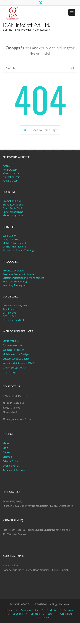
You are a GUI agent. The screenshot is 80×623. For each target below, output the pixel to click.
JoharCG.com (10, 169)
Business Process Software (18, 274)
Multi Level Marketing (15, 281)
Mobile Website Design (16, 354)
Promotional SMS (12, 201)
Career (7, 452)
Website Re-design (13, 349)
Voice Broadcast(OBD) (15, 305)
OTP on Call (9, 316)
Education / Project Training (18, 250)
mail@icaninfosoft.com (18, 419)
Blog (5, 447)
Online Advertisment (14, 246)
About (6, 443)
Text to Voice (10, 309)
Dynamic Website (12, 345)
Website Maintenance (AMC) (18, 363)
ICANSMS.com (10, 180)
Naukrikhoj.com (11, 177)
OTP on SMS (10, 312)
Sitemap (7, 456)
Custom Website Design (16, 358)
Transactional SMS (13, 204)
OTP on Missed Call (13, 320)
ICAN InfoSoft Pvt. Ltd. (26, 25)
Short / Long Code (13, 215)
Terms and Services (14, 470)
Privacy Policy (11, 461)
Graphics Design (12, 239)
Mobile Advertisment (14, 243)
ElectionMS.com (11, 173)
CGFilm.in (8, 166)
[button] (71, 12)
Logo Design (10, 372)
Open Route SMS (12, 208)
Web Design (9, 235)
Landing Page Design (14, 367)
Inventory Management (16, 285)
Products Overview (13, 270)
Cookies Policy (11, 465)
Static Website (11, 340)
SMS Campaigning (13, 211)
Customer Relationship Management (23, 277)
